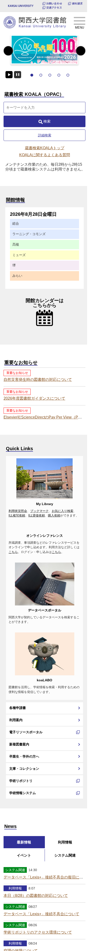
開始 (9, 74)
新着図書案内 (19, 780)
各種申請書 (17, 744)
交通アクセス (54, 7)
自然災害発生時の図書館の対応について (38, 379)
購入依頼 (54, 515)
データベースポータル (44, 646)
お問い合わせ (54, 3)
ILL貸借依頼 (36, 515)
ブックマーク (39, 511)
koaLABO (44, 716)
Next (81, 51)
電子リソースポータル (25, 768)
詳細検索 (44, 135)
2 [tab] (40, 75)
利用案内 (16, 756)
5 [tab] (67, 75)
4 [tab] (58, 75)
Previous (8, 51)
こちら (13, 588)
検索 (47, 121)
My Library (44, 504)
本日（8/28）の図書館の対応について (36, 932)
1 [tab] (31, 75)
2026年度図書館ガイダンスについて (34, 398)
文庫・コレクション (24, 804)
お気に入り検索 (62, 511)
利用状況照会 (18, 511)
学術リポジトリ (21, 817)
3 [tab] (49, 75)
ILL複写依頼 (17, 515)
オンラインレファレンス (44, 572)
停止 (17, 74)
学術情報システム (22, 829)
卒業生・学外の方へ (24, 792)
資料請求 (77, 3)
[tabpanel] (44, 49)
